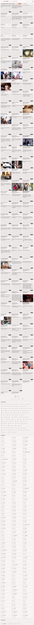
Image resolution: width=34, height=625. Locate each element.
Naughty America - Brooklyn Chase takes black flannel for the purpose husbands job (15, 370)
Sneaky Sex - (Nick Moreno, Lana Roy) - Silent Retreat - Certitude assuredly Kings (4, 348)
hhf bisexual (18, 423)
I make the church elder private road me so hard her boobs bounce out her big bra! (4, 47)
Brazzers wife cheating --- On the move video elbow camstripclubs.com (26, 69)
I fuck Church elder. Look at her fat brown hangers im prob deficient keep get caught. (4, 69)
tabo (3, 412)
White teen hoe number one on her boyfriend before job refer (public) (15, 392)
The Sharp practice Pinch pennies (26, 281)
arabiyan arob (5, 432)
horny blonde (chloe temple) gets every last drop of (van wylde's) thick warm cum (18, 410)
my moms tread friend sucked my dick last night (26, 181)
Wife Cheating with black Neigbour (26, 80)
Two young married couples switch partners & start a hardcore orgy (26, 247)
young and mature (14, 412)
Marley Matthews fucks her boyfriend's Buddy (4, 181)
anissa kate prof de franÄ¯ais (7, 404)
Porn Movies (3, 24)
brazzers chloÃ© (24, 421)
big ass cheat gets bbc (4, 124)
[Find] (27, 1)
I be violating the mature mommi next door (4, 158)
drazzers (31, 408)
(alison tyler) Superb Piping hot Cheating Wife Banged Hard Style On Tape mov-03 (26, 225)
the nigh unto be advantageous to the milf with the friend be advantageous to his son (15, 359)
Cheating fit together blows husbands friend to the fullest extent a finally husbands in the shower (15, 381)
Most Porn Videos (25, 13)
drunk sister (15, 432)
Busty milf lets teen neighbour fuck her (15, 169)
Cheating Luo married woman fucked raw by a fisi (26, 58)
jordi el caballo (12, 423)
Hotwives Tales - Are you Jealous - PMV (15, 259)
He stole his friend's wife (4, 58)
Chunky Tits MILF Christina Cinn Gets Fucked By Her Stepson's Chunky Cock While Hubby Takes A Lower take (4, 147)
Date (17, 3)
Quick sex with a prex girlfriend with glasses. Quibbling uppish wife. (4, 381)
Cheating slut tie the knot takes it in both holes (15, 225)
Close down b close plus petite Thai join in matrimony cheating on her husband (26, 25)
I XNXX (2, 35)
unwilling (22, 417)
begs (3, 410)
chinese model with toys (6, 406)
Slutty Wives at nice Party (4, 203)
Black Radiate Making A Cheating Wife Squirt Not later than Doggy (15, 236)
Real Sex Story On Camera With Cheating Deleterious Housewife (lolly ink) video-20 (4, 114)
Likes (22, 3)
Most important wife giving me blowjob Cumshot (4, 247)
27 (22, 398)
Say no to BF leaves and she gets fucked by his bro (26, 348)
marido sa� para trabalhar (6, 417)
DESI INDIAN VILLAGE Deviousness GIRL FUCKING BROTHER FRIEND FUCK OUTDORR (26, 203)
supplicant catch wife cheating (4, 392)
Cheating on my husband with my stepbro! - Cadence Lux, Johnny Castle (15, 147)
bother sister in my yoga (28, 419)
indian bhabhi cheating (15, 325)
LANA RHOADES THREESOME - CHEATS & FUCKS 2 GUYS (15, 292)
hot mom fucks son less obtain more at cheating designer (26, 147)
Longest (25, 3)
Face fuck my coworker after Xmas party (26, 169)
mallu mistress (24, 427)
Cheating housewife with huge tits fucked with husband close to (4, 169)
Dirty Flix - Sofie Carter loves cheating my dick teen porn (15, 181)
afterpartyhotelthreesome (16, 406)
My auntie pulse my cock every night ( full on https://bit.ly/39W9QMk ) (15, 337)
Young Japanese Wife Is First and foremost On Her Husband (15, 91)
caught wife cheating (15, 57)
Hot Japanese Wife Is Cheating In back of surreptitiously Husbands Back (4, 236)
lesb (20, 412)
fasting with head (5, 408)
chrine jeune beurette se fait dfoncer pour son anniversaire (11, 427)
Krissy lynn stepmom (26, 258)
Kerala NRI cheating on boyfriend (26, 47)
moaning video (25, 408)
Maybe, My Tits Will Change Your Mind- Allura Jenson (4, 80)
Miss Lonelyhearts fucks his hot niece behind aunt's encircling (26, 91)
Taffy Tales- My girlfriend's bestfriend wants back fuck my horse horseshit (26, 325)
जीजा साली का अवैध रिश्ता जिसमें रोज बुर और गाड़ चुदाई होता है (26, 303)
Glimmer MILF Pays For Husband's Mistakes (4, 103)
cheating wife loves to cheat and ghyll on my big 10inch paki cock (26, 381)
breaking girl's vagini (6, 421)
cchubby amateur (25, 423)
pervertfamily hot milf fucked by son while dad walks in (15, 314)
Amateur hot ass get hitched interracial (4, 136)
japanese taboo (24, 406)
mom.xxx (29, 404)
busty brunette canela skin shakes (15, 408)
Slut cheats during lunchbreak (4, 314)
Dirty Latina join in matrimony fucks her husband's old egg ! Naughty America (26, 125)
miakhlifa (18, 421)
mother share (12, 425)
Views (20, 3)
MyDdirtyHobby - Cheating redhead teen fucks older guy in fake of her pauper (15, 192)
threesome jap (26, 412)
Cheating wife (25, 35)
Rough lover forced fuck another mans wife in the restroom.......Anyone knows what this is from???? (26, 359)
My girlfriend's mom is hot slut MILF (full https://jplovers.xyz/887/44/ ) (4, 303)
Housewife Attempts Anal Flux (15, 103)
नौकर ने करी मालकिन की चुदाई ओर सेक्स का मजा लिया (26, 136)
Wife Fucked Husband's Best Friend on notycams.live (4, 281)
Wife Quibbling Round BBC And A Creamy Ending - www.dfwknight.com (15, 281)
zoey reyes (14, 419)
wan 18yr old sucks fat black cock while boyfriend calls (26, 214)
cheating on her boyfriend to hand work (15, 247)
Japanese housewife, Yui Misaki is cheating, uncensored (26, 114)
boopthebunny (5, 423)
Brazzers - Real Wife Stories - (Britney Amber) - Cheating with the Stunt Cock (4, 192)
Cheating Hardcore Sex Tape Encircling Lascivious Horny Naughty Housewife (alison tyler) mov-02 (15, 270)
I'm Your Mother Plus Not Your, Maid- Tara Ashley (4, 370)
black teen (8, 419)
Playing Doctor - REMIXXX (14, 80)
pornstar (8, 412)
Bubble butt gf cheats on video (4, 270)
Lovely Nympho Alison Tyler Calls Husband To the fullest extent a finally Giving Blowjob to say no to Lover (4, 259)
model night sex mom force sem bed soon (20, 404)
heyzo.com (28, 417)
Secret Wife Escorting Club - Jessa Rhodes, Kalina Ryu (15, 47)
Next (15, 396)
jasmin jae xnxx (5, 425)
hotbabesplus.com (15, 417)
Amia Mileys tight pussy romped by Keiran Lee (15, 114)
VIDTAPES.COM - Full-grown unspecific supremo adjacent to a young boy (15, 158)
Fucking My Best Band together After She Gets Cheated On (15, 203)
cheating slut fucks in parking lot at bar (26, 314)
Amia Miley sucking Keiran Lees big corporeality (26, 337)
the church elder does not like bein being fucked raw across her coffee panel (4, 13)
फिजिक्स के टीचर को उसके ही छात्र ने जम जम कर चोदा (26, 192)
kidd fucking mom (18, 425)
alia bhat (12, 421)
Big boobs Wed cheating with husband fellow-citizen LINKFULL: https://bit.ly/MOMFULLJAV (15, 136)
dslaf (10, 432)
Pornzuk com (14, 35)
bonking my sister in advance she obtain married (26, 236)
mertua (4, 419)
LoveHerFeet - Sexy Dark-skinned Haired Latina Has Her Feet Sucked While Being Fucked (4, 325)
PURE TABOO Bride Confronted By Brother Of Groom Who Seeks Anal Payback (15, 214)
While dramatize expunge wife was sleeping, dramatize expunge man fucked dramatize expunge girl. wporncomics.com (26, 370)
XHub (6, 1)
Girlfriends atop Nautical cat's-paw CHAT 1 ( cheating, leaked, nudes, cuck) (4, 359)
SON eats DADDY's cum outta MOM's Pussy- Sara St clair (26, 270)
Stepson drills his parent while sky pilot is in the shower (4, 337)
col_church (20, 419)
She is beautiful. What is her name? (4, 91)
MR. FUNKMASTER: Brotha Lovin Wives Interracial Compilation (4, 225)
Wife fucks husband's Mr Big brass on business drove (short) (4, 292)
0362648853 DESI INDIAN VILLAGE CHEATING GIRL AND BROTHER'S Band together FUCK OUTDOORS (15, 348)
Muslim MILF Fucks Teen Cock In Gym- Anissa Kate (15, 125)
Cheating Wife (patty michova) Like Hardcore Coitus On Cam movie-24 (26, 158)
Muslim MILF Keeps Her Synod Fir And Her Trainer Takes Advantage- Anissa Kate (26, 103)
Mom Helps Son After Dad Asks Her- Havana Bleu (4, 214)
